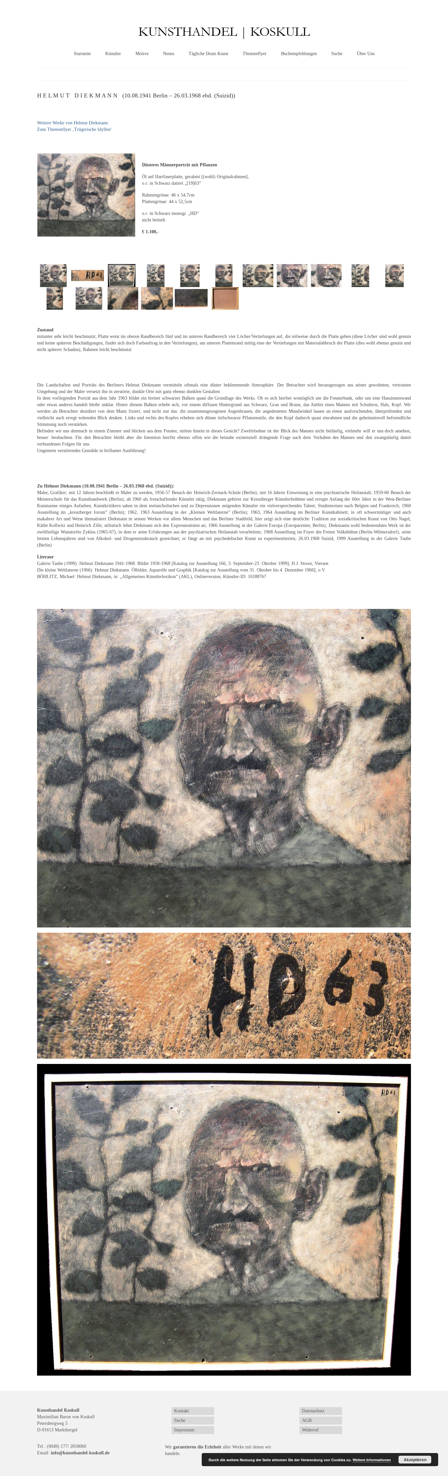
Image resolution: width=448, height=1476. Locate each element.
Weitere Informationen (372, 1459)
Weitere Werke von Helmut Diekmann (72, 122)
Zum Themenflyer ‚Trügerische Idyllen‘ (74, 129)
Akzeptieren (415, 1460)
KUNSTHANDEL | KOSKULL (224, 32)
